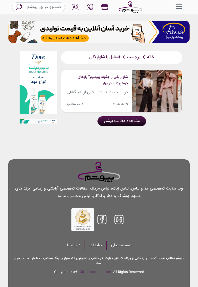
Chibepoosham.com (95, 272)
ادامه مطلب (75, 104)
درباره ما (73, 245)
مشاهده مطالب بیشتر (122, 121)
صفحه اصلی (121, 245)
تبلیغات (95, 245)
